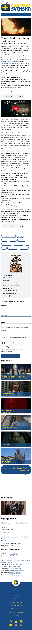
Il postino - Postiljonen (15, 564)
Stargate (3, 527)
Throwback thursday (16, 602)
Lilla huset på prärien (16, 575)
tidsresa (4, 240)
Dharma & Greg (5, 543)
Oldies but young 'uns (22, 523)
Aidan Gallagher (18, 244)
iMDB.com (6, 296)
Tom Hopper (21, 240)
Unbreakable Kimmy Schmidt (9, 537)
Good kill (6, 444)
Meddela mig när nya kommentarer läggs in (14, 337)
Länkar (16, 595)
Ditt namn (4, 315)
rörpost (20, 236)
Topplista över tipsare (16, 605)
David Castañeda (6, 244)
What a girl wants (24, 470)
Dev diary (16, 615)
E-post (3, 322)
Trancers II (6, 461)
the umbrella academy (8, 236)
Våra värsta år (5, 523)
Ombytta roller (5, 532)
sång (27, 244)
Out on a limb (14, 553)
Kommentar (4, 305)
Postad (6, 378)
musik (3, 248)
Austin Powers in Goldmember (14, 377)
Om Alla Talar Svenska (16, 599)
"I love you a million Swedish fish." (14, 468)
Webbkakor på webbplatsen (16, 612)
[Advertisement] (16, 486)
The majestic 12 (15, 63)
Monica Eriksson (8, 277)
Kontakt (16, 589)
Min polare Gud (8, 394)
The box (18, 543)
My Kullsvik (23, 151)
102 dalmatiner (14, 556)
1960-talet (12, 240)
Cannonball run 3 (9, 428)
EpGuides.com (14, 296)
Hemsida (3, 330)
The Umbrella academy (10, 283)
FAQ (16, 592)
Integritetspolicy (16, 608)
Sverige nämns (24, 248)
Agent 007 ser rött (10, 411)
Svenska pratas (13, 248)
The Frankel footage (13, 61)
